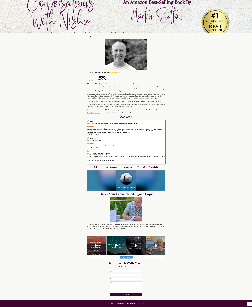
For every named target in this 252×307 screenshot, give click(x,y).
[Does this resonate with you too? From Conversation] (136, 245)
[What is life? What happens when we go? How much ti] (116, 245)
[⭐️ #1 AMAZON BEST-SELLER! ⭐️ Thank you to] (155, 245)
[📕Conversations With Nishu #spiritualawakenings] (96, 245)
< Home (89, 36)
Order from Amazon (93, 113)
